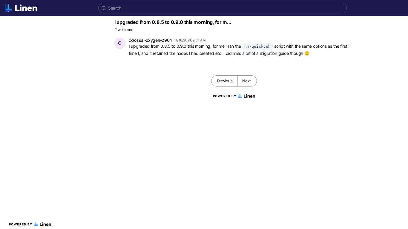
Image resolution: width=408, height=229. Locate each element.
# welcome (123, 29)
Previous (225, 80)
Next (246, 80)
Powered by (21, 224)
